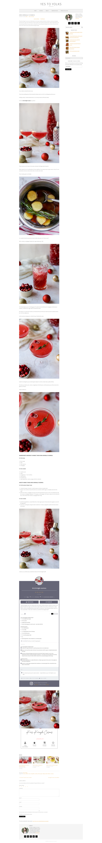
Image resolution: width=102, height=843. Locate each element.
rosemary (52, 773)
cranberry (36, 773)
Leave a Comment (31, 16)
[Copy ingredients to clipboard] (25, 613)
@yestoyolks (36, 684)
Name (20, 797)
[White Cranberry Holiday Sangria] (52, 759)
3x (56, 613)
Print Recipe (42, 18)
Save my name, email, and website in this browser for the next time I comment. (33, 812)
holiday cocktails (45, 773)
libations (49, 773)
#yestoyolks (47, 684)
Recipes (26, 772)
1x (52, 613)
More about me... (78, 18)
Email (20, 802)
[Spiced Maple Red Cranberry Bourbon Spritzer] (25, 759)
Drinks (24, 772)
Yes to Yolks (51, 4)
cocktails (26, 773)
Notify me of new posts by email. (26, 814)
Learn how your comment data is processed (40, 821)
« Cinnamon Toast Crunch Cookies (25, 777)
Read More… (38, 832)
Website (20, 806)
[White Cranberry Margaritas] (39, 759)
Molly (28, 597)
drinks (39, 773)
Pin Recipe (49, 602)
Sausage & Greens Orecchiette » (53, 777)
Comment (21, 788)
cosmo (29, 773)
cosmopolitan (32, 773)
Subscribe (68, 69)
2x (54, 613)
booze (24, 773)
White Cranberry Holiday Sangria (52, 765)
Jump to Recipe (36, 18)
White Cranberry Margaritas (37, 765)
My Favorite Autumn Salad (74, 51)
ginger (41, 773)
